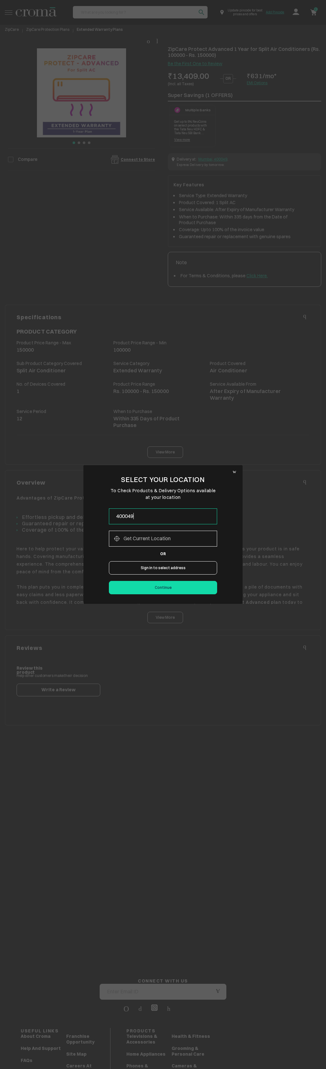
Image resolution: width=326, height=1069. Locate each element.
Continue (163, 587)
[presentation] (163, 516)
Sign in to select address (163, 567)
